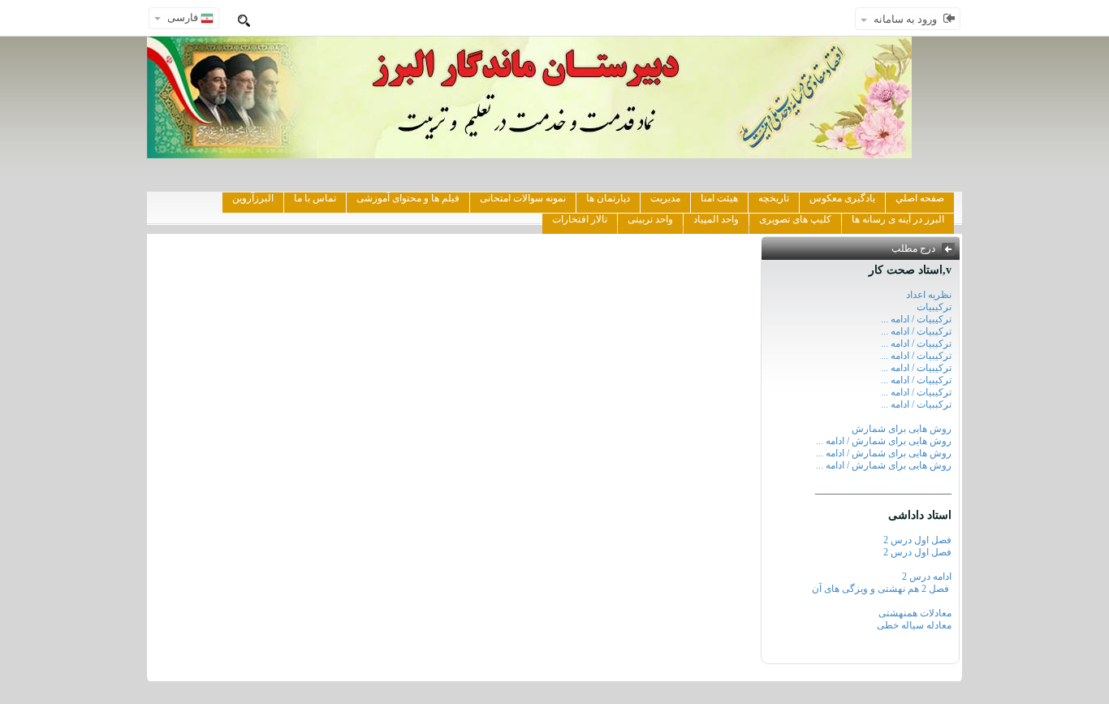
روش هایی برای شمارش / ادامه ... (883, 441)
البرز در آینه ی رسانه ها (898, 219)
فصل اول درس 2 (917, 540)
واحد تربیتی (650, 219)
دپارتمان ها (608, 198)
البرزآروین (253, 198)
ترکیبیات (934, 307)
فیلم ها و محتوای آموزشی (408, 198)
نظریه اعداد (928, 294)
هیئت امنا (719, 198)
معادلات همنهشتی (914, 613)
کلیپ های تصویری (795, 219)
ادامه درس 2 (926, 576)
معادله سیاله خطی (914, 625)
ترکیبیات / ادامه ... (916, 319)
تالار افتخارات (579, 219)
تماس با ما (315, 198)
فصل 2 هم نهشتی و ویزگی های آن (881, 588)
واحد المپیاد (716, 219)
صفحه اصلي (919, 198)
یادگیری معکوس (842, 198)
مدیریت (665, 198)
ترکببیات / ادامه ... (916, 404)
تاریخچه (773, 198)
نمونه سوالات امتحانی (523, 198)
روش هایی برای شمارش (901, 428)
